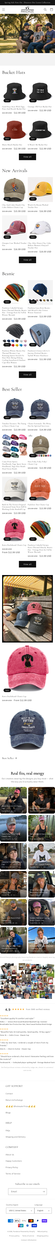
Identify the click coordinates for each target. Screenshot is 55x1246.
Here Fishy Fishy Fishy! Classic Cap (37, 463)
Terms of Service (13, 1173)
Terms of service (28, 1236)
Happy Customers (14, 1161)
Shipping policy (43, 1236)
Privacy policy (14, 1236)
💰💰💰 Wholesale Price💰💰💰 (21, 1106)
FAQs (8, 1130)
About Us (10, 1154)
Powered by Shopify (27, 1231)
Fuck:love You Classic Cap (38, 505)
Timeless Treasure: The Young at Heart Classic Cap (14, 424)
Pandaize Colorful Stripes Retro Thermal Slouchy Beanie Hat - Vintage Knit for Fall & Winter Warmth (14, 311)
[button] (3, 9)
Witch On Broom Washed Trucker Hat (38, 206)
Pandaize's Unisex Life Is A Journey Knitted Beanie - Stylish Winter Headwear (39, 353)
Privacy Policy (12, 1167)
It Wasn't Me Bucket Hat (37, 145)
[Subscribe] (43, 1191)
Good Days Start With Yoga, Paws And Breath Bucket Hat (14, 108)
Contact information (28, 1240)
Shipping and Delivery (16, 1137)
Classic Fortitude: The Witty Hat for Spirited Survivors (39, 424)
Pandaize (16, 1231)
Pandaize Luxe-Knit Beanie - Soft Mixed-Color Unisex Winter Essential (39, 310)
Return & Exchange (14, 1100)
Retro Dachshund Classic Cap (14, 545)
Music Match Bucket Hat (12, 145)
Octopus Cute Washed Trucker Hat (14, 244)
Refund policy (43, 1231)
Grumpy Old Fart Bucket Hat (40, 107)
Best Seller (8, 758)
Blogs (8, 1112)
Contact (9, 1093)
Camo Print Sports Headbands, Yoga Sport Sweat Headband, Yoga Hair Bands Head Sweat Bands (14, 465)
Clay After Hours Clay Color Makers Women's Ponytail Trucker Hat (39, 245)
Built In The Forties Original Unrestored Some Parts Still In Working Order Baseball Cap (14, 507)
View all (28, 156)
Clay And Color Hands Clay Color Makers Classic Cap (13, 206)
